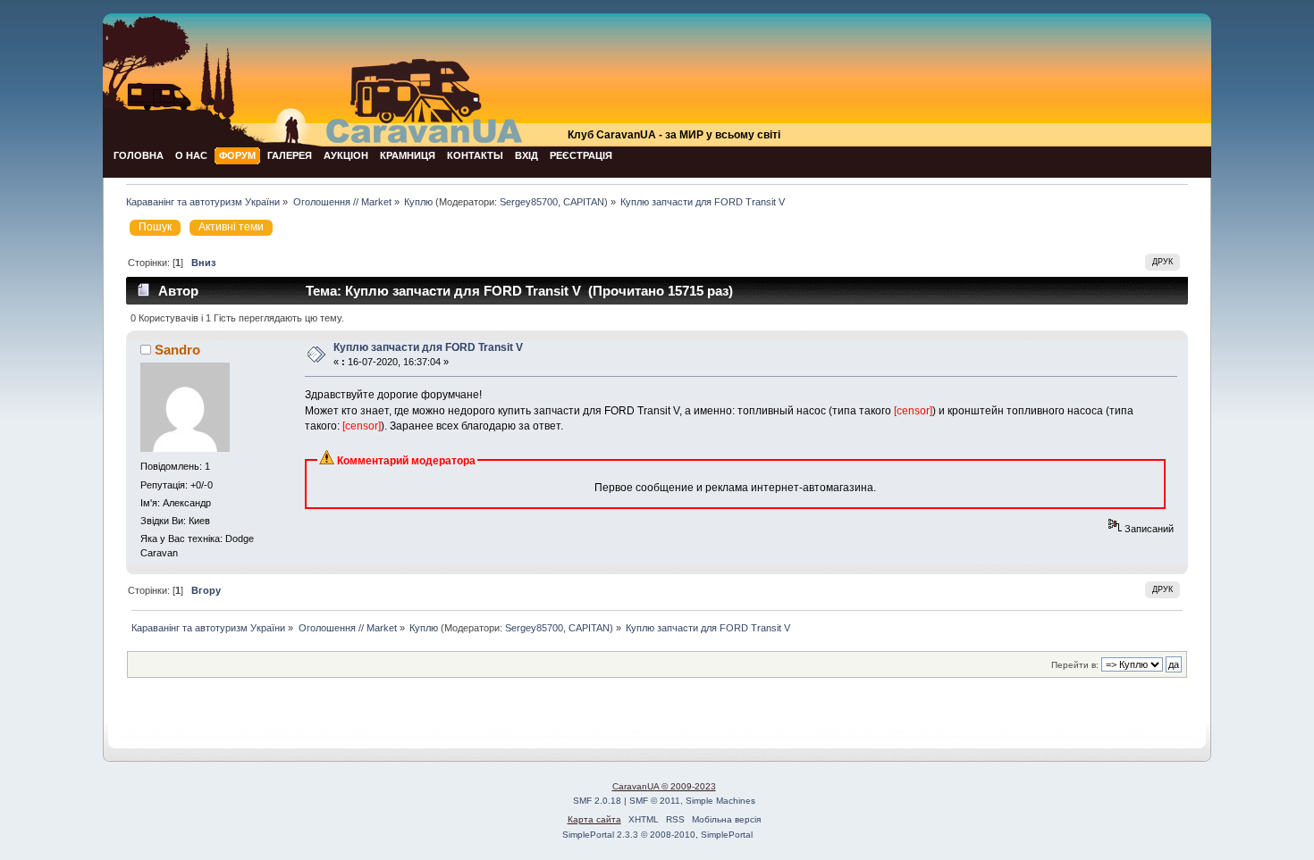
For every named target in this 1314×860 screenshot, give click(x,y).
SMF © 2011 (654, 801)
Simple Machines (720, 801)
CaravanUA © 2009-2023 (664, 786)
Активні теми (231, 227)
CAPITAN (583, 201)
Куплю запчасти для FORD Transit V (428, 347)
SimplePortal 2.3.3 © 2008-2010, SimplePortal (657, 834)
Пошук (155, 227)
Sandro (177, 349)
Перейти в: (1075, 665)
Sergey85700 (529, 201)
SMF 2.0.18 (597, 801)
